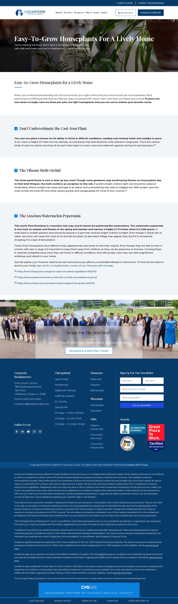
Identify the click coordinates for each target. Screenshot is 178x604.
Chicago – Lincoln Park (68, 418)
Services (68, 12)
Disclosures (36, 601)
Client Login (125, 3)
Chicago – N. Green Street (70, 424)
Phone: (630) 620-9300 (27, 399)
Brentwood (97, 390)
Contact (103, 12)
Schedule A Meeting (151, 12)
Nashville (96, 379)
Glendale (96, 410)
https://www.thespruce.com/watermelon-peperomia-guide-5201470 (56, 283)
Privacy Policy (62, 601)
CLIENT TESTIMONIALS (151, 3)
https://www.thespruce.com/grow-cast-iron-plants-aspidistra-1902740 (56, 271)
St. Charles (61, 401)
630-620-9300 (126, 12)
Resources (79, 12)
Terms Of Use (89, 601)
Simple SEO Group (137, 465)
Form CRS (112, 601)
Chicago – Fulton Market (69, 412)
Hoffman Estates (64, 396)
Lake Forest (61, 379)
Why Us (89, 12)
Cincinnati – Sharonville (97, 446)
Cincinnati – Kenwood (97, 436)
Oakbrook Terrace (65, 390)
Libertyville (61, 407)
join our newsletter (142, 405)
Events (96, 12)
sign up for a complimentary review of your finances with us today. (75, 265)
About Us (59, 12)
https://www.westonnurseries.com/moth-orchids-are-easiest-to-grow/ (57, 277)
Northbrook (61, 384)
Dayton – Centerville (97, 427)
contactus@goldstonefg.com (31, 404)
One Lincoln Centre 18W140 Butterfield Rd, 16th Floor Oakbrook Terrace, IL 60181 (30, 389)
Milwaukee (97, 405)
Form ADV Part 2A (138, 601)
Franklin (95, 384)
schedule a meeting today (89, 350)
